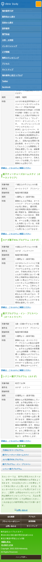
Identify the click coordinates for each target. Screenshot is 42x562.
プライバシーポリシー (11, 521)
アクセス (31, 517)
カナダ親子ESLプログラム (13, 459)
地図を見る (6, 542)
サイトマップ (32, 526)
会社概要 (10, 517)
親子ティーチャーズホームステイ (16, 455)
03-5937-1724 (7, 545)
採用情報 (31, 521)
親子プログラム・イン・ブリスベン (17, 464)
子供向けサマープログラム (13, 450)
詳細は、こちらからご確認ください (16, 168)
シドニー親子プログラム (12, 469)
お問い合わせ (11, 526)
